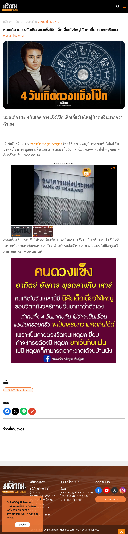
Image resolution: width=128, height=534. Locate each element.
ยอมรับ (22, 525)
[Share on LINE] (24, 411)
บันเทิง (19, 21)
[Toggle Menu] (124, 6)
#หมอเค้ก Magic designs (18, 389)
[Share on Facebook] (7, 411)
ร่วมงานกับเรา (110, 499)
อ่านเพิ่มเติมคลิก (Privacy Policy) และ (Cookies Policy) (22, 514)
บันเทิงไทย (31, 21)
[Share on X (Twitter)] (15, 411)
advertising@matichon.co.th (76, 492)
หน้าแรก (7, 21)
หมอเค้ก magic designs (46, 144)
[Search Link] (117, 6)
